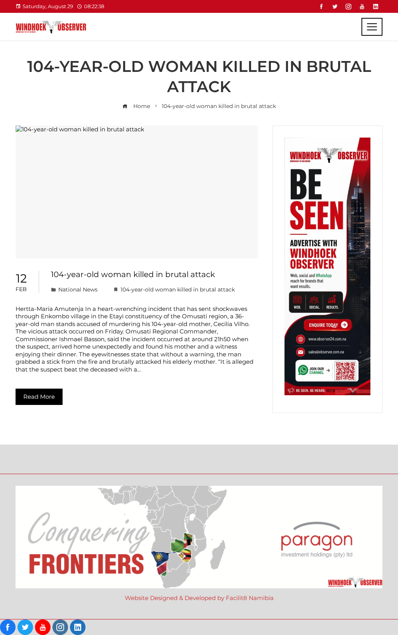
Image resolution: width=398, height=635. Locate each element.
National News (78, 289)
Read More (39, 396)
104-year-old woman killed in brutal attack (133, 274)
